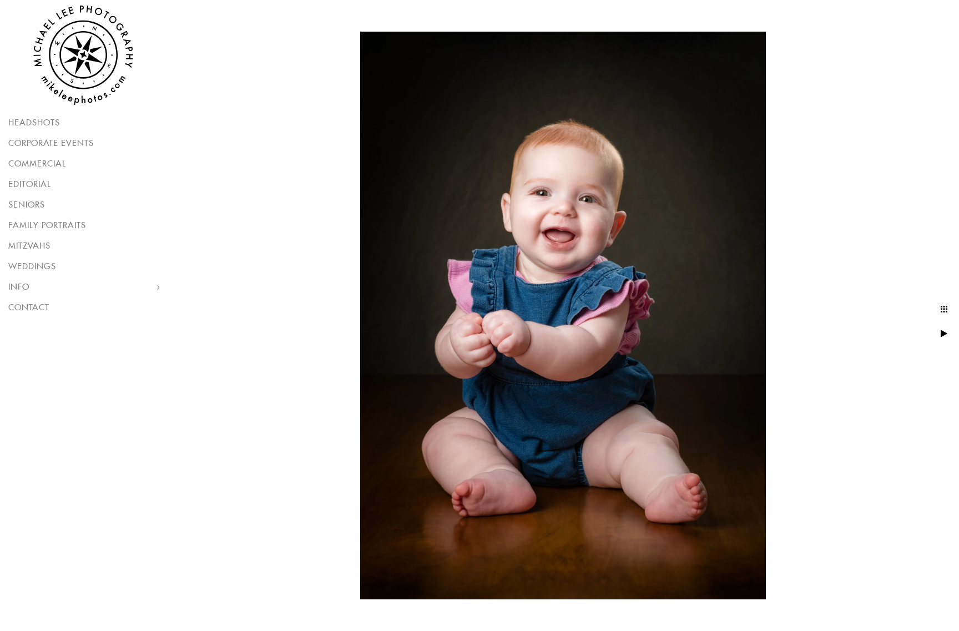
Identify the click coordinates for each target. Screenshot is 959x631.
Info (18, 287)
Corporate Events (51, 143)
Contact (28, 307)
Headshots (34, 123)
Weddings (32, 266)
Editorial (29, 184)
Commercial (37, 164)
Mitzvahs (29, 246)
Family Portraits (47, 225)
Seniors (26, 205)
